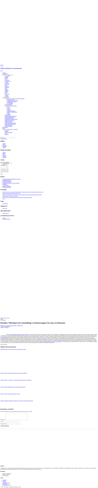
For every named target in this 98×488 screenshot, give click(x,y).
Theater (8, 114)
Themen (4, 97)
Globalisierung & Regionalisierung (11, 119)
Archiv (1, 162)
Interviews (4, 146)
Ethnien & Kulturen (8, 104)
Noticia (1, 319)
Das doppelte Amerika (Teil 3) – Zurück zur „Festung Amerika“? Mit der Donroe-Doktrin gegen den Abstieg (22, 194)
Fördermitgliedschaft (8, 132)
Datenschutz (5, 484)
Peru (6, 93)
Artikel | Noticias (6, 213)
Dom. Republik (8, 81)
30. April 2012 (3, 320)
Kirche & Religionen (8, 126)
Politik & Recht (8, 115)
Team (6, 133)
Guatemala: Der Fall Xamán (6, 185)
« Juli (1, 174)
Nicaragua (7, 90)
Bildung (8, 106)
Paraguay (6, 92)
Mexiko (6, 89)
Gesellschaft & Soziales (9, 118)
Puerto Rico (7, 94)
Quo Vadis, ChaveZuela (7, 182)
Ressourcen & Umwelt (9, 122)
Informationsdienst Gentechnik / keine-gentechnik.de (18, 334)
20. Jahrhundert (10, 102)
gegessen (4, 155)
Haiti (6, 85)
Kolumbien (7, 87)
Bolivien (6, 77)
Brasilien (6, 78)
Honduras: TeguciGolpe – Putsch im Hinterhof (11, 183)
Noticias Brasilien (7, 326)
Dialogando (5, 145)
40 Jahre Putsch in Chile (7, 181)
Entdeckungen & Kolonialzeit (12, 100)
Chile (6, 79)
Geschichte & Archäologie (9, 98)
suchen (1, 137)
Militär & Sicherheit (8, 125)
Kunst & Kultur (8, 105)
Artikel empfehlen (13, 325)
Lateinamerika (5, 203)
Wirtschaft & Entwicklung (9, 120)
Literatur (8, 109)
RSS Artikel (5, 208)
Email (3, 423)
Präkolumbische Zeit (11, 99)
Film (8, 107)
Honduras (7, 86)
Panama (6, 91)
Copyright (4, 482)
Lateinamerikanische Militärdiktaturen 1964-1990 (11, 179)
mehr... (4, 198)
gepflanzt (4, 157)
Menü (1, 70)
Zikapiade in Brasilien (7, 180)
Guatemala (7, 84)
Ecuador (6, 82)
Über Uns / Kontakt (6, 129)
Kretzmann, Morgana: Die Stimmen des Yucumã (11, 193)
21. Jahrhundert (10, 103)
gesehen (4, 153)
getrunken (4, 156)
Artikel (4, 144)
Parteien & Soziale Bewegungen (11, 116)
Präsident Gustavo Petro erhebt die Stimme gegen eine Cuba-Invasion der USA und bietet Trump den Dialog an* (23, 192)
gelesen (4, 152)
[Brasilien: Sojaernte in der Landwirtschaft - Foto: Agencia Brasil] (3, 334)
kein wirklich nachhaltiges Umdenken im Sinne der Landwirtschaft (49, 341)
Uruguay (6, 95)
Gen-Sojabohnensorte (4, 337)
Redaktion (2, 325)
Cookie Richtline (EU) (7, 485)
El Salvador (7, 83)
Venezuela (7, 96)
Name (1, 421)
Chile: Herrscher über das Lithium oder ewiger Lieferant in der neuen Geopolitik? (17, 197)
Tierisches (7, 134)
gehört (4, 154)
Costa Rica (7, 80)
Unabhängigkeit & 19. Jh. (12, 101)
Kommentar (2, 419)
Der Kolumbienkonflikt (7, 187)
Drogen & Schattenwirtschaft (10, 124)
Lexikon (4, 147)
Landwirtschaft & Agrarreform (10, 123)
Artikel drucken (20, 325)
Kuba (6, 88)
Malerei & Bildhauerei (11, 110)
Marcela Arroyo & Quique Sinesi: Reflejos (10, 196)
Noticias (4, 143)
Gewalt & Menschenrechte (10, 117)
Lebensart (9, 108)
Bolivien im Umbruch (7, 186)
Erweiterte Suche (3, 138)
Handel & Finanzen (8, 121)
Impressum (7, 130)
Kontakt (6, 131)
